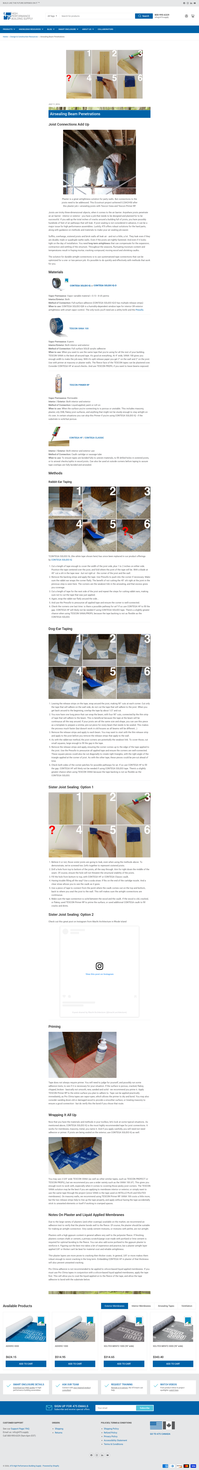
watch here (173, 1390)
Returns (58, 1432)
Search (145, 16)
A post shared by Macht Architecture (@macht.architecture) (99, 1012)
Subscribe (144, 1408)
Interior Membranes (141, 1306)
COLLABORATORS (105, 29)
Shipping (59, 1428)
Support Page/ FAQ (20, 1428)
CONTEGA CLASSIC (94, 437)
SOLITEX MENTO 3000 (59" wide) (168, 1346)
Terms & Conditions (113, 1444)
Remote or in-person (119, 1388)
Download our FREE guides (24, 1388)
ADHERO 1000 (61, 1346)
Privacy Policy (110, 1436)
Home (5, 37)
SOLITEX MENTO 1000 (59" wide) (119, 1346)
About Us (86, 29)
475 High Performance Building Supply (25, 1466)
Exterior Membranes (114, 1306)
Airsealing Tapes (166, 1306)
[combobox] (106, 16)
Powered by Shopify (51, 1466)
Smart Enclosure (67, 29)
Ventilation (187, 1306)
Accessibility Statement (115, 1440)
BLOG (49, 29)
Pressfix (139, 310)
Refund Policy (110, 1432)
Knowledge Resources (30, 29)
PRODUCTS (8, 29)
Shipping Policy (111, 1428)
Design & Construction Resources (24, 37)
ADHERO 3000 (12, 1346)
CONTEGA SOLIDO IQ (80, 285)
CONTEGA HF (76, 437)
